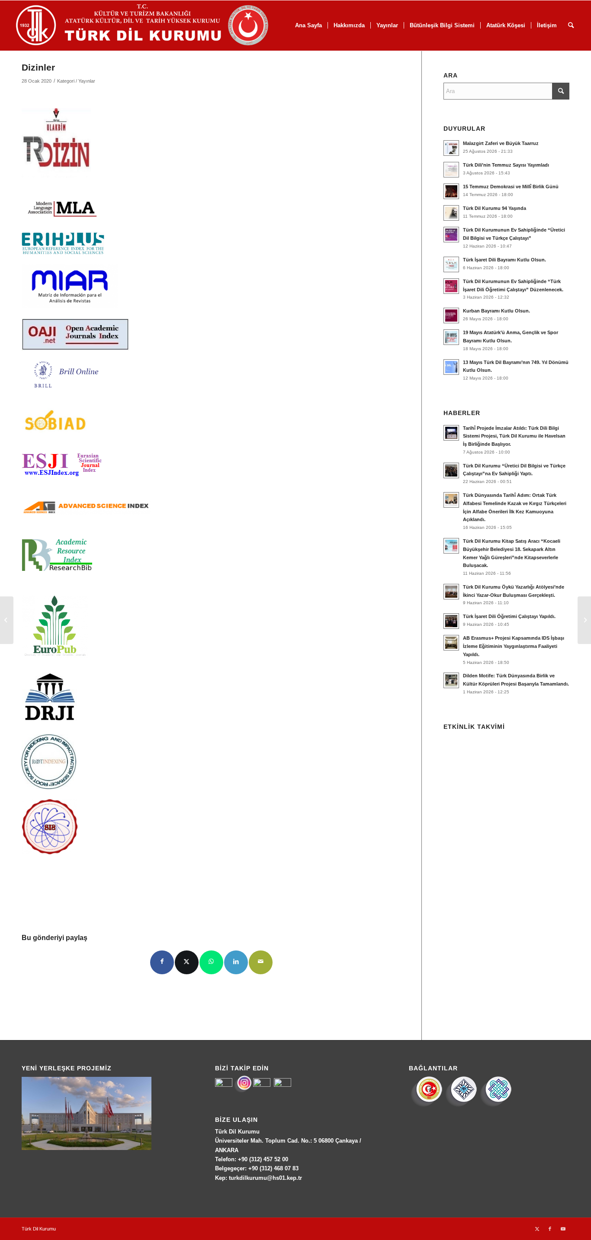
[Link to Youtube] (562, 1228)
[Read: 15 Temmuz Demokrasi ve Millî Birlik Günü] (451, 191)
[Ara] (570, 25)
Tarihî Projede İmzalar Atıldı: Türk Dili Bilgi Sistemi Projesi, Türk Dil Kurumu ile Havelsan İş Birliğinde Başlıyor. (514, 436)
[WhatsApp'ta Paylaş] (211, 962)
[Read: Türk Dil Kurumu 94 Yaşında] (451, 213)
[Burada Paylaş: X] (187, 962)
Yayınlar (86, 81)
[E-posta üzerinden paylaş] (261, 962)
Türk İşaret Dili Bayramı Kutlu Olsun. (504, 259)
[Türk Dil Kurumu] (160, 25)
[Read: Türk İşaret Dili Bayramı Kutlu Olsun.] (451, 264)
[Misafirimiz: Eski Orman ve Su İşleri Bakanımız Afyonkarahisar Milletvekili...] (584, 620)
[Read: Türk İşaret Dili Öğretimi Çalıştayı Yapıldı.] (451, 621)
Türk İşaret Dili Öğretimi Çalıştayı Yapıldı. (509, 616)
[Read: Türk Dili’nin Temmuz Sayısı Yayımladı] (451, 169)
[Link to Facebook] (549, 1228)
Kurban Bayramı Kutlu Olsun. (496, 310)
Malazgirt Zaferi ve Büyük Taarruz (501, 143)
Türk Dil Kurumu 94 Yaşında (494, 208)
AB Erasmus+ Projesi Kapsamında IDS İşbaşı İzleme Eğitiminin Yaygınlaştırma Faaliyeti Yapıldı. (513, 646)
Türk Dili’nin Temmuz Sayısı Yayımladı (506, 164)
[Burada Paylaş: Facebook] (162, 962)
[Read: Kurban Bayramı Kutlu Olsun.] (451, 315)
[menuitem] (349, 25)
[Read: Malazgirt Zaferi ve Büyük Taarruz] (451, 148)
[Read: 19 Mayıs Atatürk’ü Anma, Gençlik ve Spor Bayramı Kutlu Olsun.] (451, 337)
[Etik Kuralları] (6, 620)
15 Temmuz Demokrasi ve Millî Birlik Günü (511, 186)
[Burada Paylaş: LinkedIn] (236, 962)
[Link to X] (536, 1228)
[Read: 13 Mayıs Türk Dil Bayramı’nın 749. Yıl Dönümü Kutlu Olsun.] (451, 367)
